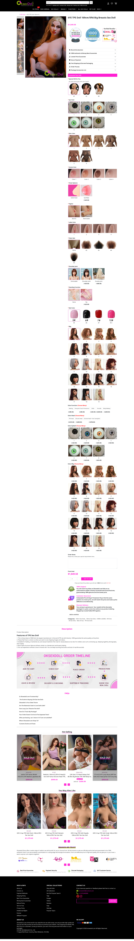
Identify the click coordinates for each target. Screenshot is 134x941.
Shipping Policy (21, 896)
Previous (20, 17)
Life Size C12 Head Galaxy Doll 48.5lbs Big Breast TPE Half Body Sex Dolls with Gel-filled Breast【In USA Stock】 (80, 776)
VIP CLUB (92, 9)
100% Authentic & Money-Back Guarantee (84, 53)
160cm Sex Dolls (80, 619)
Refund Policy (21, 903)
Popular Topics (51, 911)
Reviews (49, 903)
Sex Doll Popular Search (54, 893)
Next (20, 74)
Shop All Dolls (51, 888)
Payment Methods (22, 893)
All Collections (51, 891)
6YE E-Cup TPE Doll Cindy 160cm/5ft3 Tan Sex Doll (105, 834)
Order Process (75, 67)
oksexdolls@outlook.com (86, 891)
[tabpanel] (45, 47)
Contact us (20, 891)
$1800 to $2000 (101, 619)
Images (49, 898)
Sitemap (49, 908)
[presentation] (65, 784)
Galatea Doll (55, 5)
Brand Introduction (77, 50)
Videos (49, 901)
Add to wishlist (74, 614)
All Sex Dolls (83, 9)
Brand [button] (63, 9)
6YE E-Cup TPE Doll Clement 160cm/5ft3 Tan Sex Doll (54, 834)
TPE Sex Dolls (88, 621)
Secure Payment (76, 60)
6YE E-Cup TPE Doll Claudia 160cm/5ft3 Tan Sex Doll (79, 834)
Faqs (48, 906)
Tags (48, 896)
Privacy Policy (21, 908)
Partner (19, 913)
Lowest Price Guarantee (78, 57)
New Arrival (44, 9)
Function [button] (71, 9)
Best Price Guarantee (23, 898)
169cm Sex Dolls (91, 619)
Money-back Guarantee (24, 901)
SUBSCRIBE (113, 901)
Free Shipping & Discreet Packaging (82, 63)
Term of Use (20, 906)
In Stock (36, 8)
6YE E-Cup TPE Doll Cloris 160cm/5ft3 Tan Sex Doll (29, 834)
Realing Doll (76, 5)
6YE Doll (22, 14)
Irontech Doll (62, 5)
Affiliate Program (22, 915)
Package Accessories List (78, 70)
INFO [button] (98, 9)
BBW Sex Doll (83, 5)
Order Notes (71, 554)
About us (19, 888)
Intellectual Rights (22, 911)
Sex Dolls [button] (54, 9)
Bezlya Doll (70, 5)
